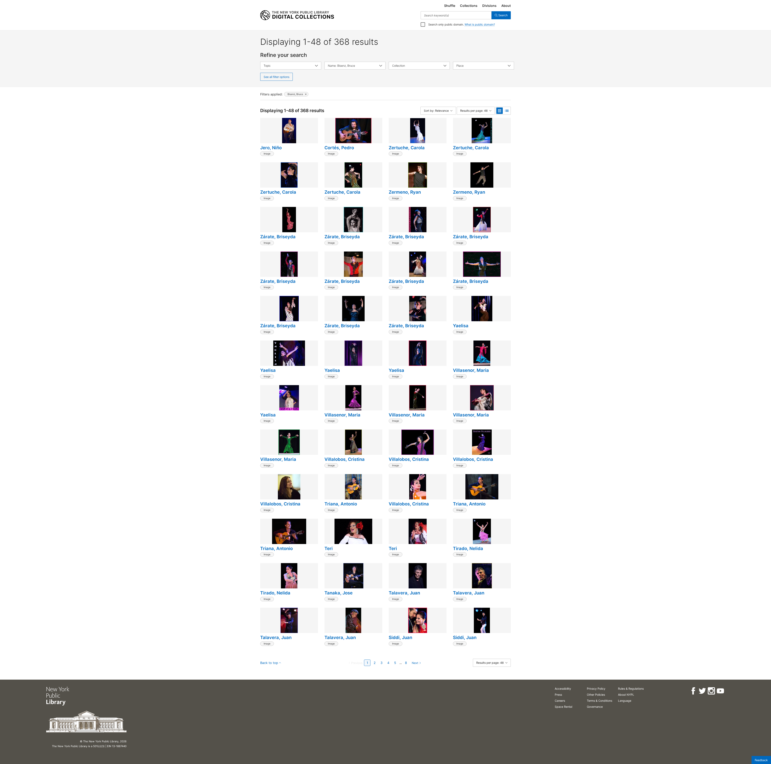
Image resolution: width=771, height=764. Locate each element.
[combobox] (456, 15)
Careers (560, 700)
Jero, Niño (271, 147)
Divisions (489, 6)
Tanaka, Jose (338, 592)
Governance (595, 706)
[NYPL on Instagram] (711, 690)
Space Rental (563, 706)
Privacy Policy (596, 688)
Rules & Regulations (631, 688)
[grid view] (499, 110)
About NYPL (626, 694)
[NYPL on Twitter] (702, 690)
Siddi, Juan (400, 637)
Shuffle (449, 6)
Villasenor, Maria (471, 370)
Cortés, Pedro (339, 147)
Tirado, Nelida (468, 548)
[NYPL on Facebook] (693, 690)
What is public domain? (480, 24)
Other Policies (596, 694)
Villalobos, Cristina (344, 459)
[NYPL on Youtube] (720, 690)
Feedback (761, 760)
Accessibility (563, 688)
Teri (328, 548)
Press (558, 694)
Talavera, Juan (404, 592)
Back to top (269, 663)
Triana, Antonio (340, 503)
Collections (468, 6)
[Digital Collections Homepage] (297, 15)
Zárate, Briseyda (278, 236)
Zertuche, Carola (407, 147)
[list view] (507, 110)
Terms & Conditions (599, 700)
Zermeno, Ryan (405, 192)
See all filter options (276, 77)
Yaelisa (460, 325)
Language (624, 700)
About (506, 6)
